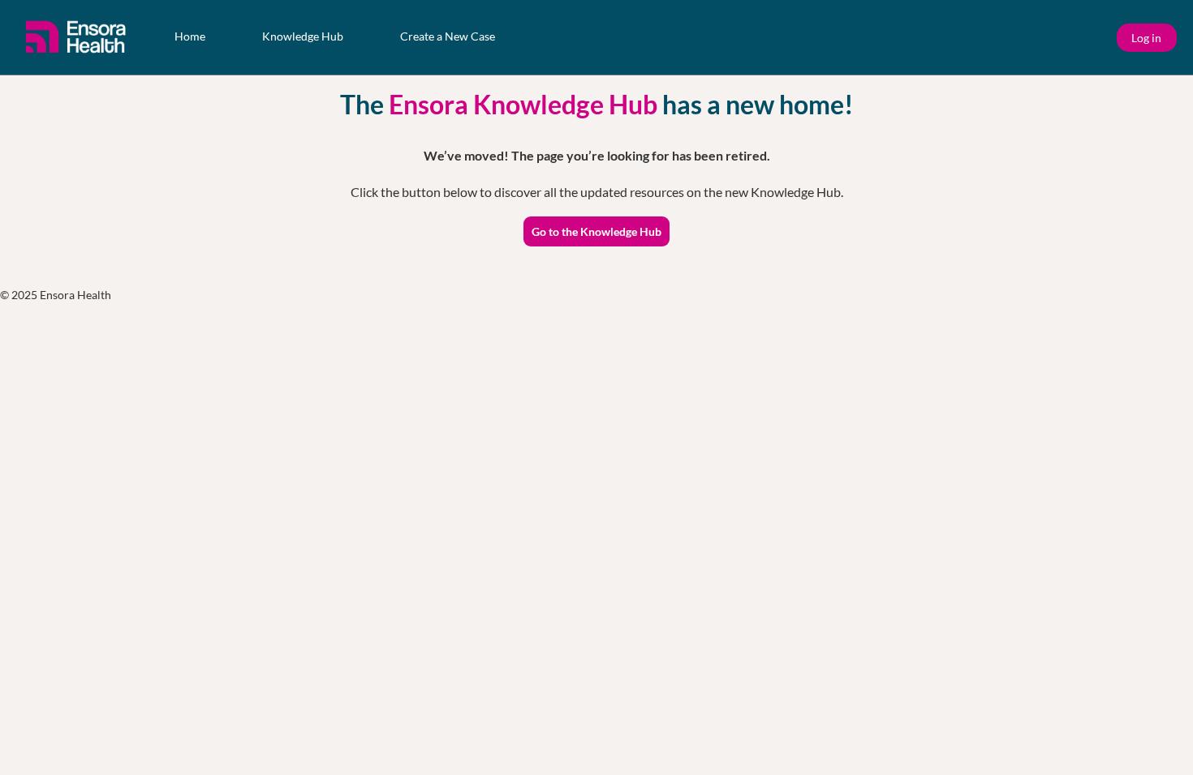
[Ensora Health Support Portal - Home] (77, 37)
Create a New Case (447, 36)
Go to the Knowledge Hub (596, 231)
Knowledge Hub (302, 36)
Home (189, 36)
